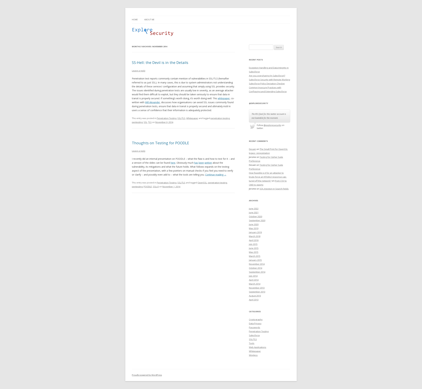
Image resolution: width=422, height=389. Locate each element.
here (173, 162)
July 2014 (253, 275)
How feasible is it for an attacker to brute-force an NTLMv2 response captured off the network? (268, 176)
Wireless (253, 355)
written (208, 162)
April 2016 (253, 240)
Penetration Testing (166, 118)
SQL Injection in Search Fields (274, 188)
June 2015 (253, 248)
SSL (145, 122)
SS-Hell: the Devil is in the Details (160, 62)
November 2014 (257, 264)
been (201, 162)
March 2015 (254, 256)
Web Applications (257, 347)
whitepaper (224, 98)
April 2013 (253, 299)
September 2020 (257, 220)
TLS (150, 122)
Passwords (254, 327)
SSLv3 (156, 186)
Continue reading (215, 174)
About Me (149, 19)
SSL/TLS (181, 118)
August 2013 (255, 295)
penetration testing (220, 118)
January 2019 (255, 232)
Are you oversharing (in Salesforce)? (267, 75)
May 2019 (253, 228)
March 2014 (254, 283)
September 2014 (257, 271)
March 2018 (254, 236)
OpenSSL (202, 182)
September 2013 (257, 291)
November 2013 (257, 287)
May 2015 (253, 252)
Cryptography (256, 319)
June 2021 (253, 212)
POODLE (148, 186)
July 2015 (253, 244)
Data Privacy (255, 323)
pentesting (137, 122)
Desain (252, 149)
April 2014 (253, 279)
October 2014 (255, 267)
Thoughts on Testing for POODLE (160, 142)
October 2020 (255, 216)
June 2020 (253, 224)
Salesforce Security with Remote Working (269, 79)
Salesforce (254, 335)
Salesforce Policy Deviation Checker (267, 83)
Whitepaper (192, 118)
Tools (251, 343)
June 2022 (253, 208)
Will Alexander (152, 102)
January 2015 (255, 260)
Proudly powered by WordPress (147, 375)
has (196, 162)
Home (135, 19)
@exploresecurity (272, 125)
